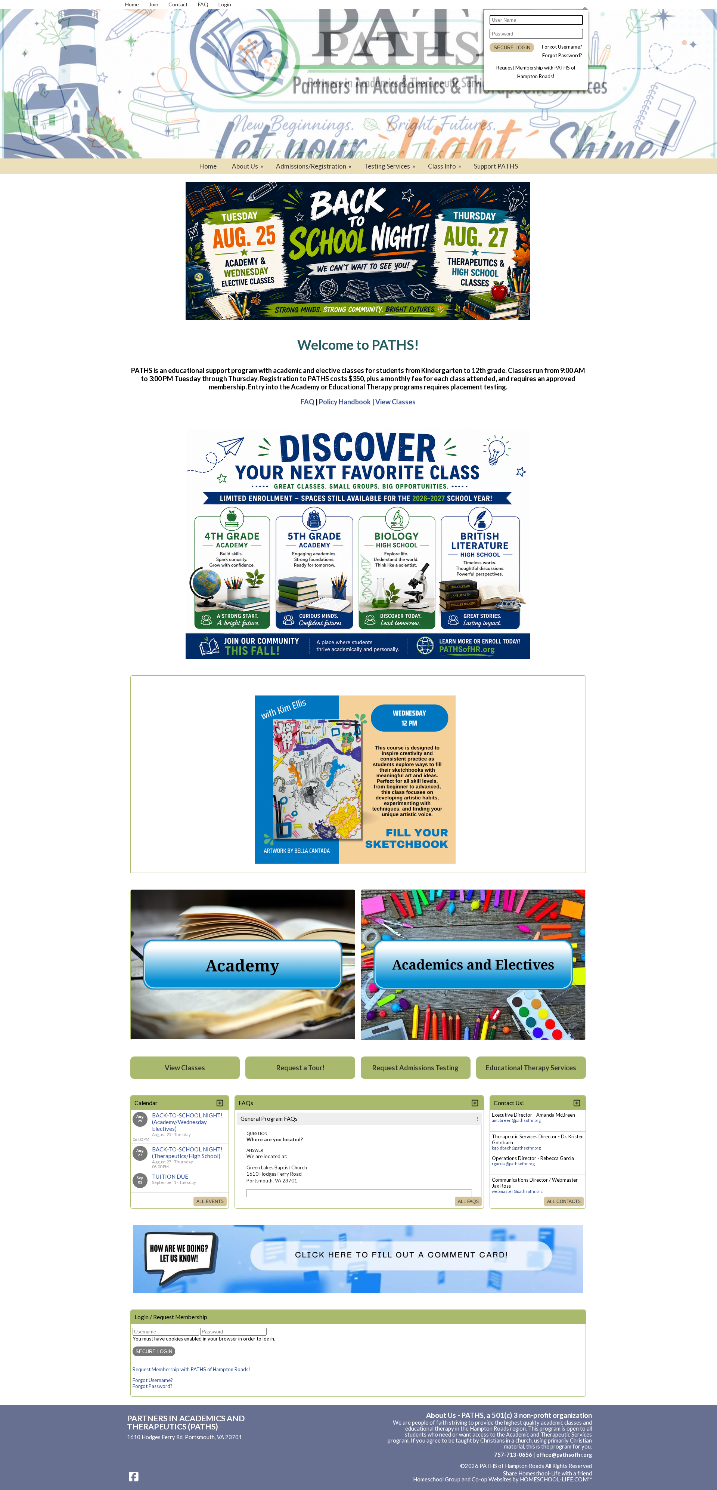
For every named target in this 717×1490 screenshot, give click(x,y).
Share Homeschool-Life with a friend (547, 1473)
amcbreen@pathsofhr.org (516, 1120)
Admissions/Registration (314, 166)
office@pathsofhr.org (564, 1455)
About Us (248, 166)
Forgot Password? (562, 55)
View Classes (395, 402)
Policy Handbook (345, 402)
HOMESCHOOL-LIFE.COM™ (556, 1479)
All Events (210, 1201)
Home (208, 166)
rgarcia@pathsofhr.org (513, 1163)
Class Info (445, 166)
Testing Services (390, 166)
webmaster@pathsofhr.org (517, 1191)
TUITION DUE (170, 1176)
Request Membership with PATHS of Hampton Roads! (191, 1369)
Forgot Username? (562, 47)
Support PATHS (496, 166)
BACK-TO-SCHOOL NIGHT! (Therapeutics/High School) (187, 1152)
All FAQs (468, 1201)
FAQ (307, 402)
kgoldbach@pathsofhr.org (516, 1147)
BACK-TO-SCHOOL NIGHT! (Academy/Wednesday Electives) (187, 1122)
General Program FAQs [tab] (269, 1119)
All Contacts (564, 1201)
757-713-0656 (513, 1455)
